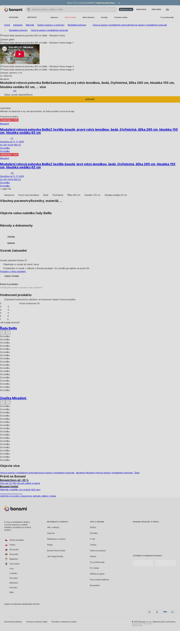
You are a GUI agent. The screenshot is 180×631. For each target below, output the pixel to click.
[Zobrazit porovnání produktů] (167, 9)
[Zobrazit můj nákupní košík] (173, 9)
